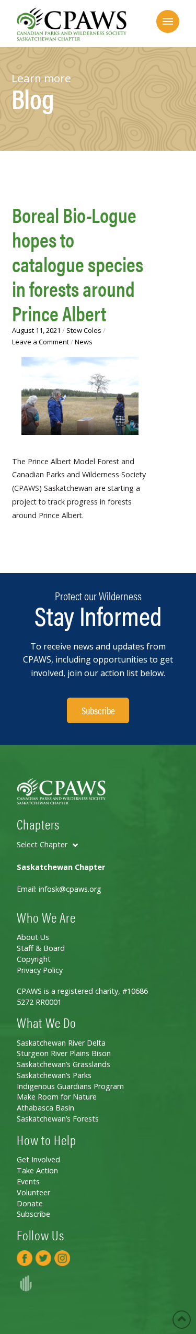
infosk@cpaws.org (70, 889)
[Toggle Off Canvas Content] (167, 21)
